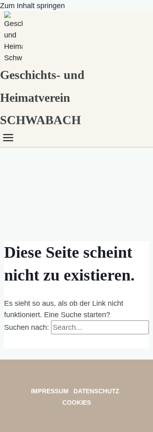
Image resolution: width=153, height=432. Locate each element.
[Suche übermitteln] (12, 341)
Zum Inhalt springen (32, 6)
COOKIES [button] (76, 402)
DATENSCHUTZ (97, 391)
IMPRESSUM (50, 391)
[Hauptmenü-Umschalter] (10, 138)
